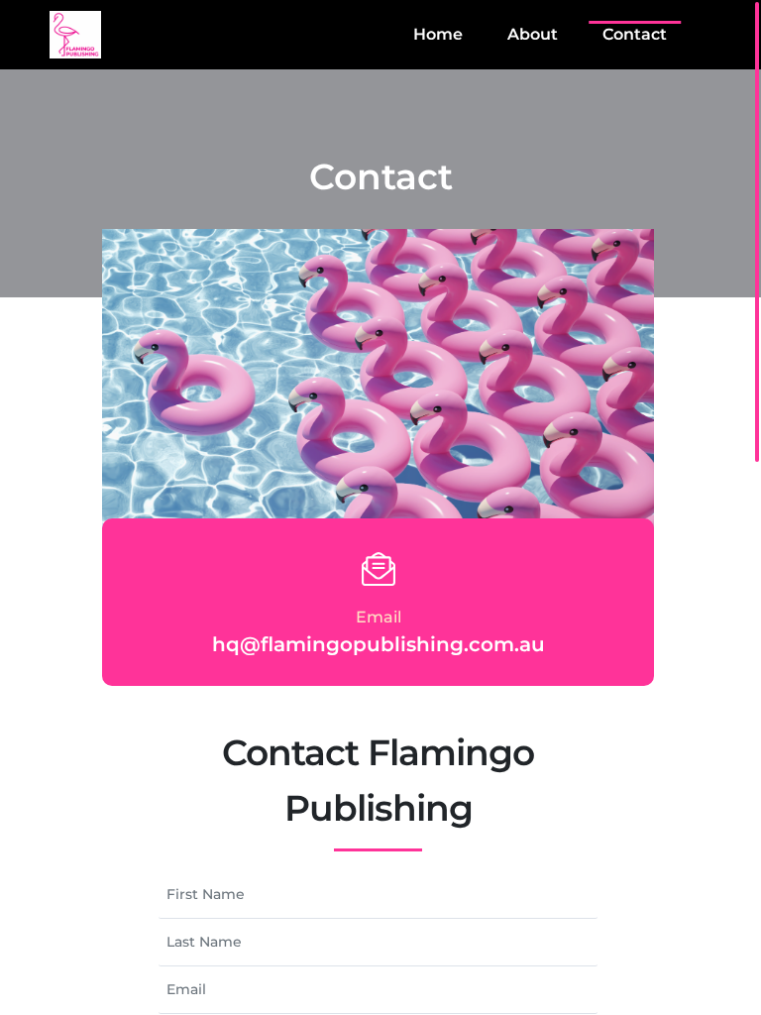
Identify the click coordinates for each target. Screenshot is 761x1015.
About (532, 34)
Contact (634, 34)
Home (438, 34)
